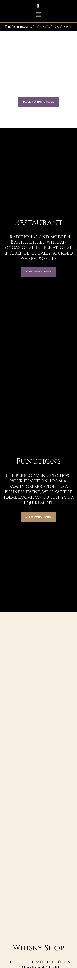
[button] (38, 15)
